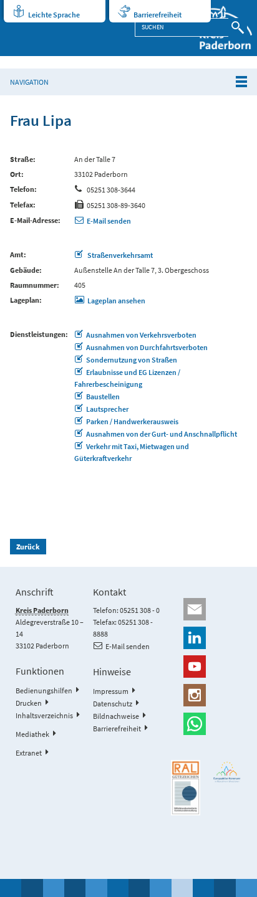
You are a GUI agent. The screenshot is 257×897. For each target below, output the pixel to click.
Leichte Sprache (54, 14)
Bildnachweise (116, 716)
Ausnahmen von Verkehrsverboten (141, 334)
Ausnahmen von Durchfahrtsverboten (147, 347)
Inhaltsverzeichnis (44, 715)
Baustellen (103, 396)
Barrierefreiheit (157, 14)
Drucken (29, 703)
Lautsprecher (107, 409)
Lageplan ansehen (116, 300)
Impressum (110, 691)
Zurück (28, 546)
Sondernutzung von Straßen (131, 359)
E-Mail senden (109, 220)
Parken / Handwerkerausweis (132, 421)
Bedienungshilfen (44, 690)
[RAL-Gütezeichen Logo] (185, 787)
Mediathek (32, 734)
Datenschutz (112, 703)
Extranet (29, 752)
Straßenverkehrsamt (119, 255)
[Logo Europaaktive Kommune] (227, 772)
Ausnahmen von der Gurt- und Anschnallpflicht (161, 434)
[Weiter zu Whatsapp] (206, 724)
